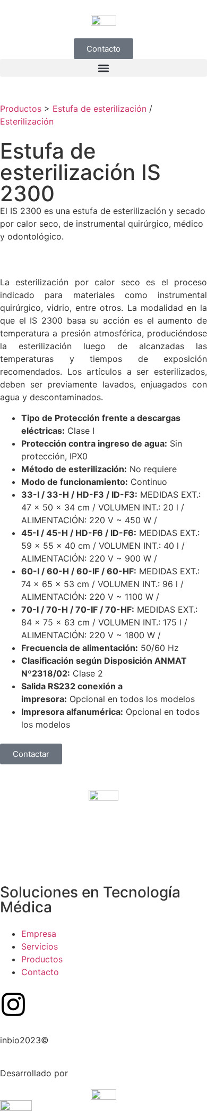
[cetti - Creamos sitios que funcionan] (103, 1093)
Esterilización (27, 121)
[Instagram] (13, 1004)
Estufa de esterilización (99, 108)
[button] (103, 68)
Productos (20, 108)
